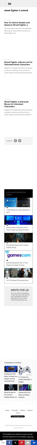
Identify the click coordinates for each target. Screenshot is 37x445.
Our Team (15, 410)
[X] (15, 442)
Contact (22, 410)
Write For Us (20, 290)
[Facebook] (9, 442)
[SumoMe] (34, 442)
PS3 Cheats (7, 20)
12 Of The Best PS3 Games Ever (17, 280)
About (7, 410)
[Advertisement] (18, 168)
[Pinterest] (21, 442)
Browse (9, 3)
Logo (3, 4)
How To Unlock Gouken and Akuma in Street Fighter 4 (17, 23)
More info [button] (30, 437)
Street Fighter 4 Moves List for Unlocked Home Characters (18, 63)
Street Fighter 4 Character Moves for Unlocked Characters (16, 104)
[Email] (28, 442)
